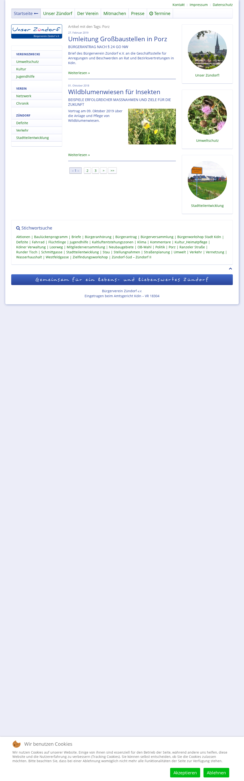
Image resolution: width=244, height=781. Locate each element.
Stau (106, 252)
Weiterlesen (77, 73)
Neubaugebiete (121, 247)
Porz (172, 247)
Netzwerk (23, 96)
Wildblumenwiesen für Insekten (114, 91)
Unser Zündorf (57, 13)
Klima (141, 242)
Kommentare (160, 242)
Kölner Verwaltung (31, 247)
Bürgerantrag (126, 237)
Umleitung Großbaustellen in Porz (117, 39)
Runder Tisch (26, 252)
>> (113, 170)
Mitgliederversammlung (86, 247)
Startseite (23, 13)
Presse (137, 13)
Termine (161, 13)
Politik (160, 247)
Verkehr (22, 130)
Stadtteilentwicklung (32, 137)
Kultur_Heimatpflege (191, 242)
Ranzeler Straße (192, 247)
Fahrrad (38, 242)
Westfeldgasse (57, 257)
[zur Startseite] (36, 31)
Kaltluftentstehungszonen (112, 242)
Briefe (76, 237)
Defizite (22, 123)
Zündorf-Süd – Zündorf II (131, 257)
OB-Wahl (144, 247)
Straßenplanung (157, 252)
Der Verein (87, 13)
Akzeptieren (185, 773)
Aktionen (23, 237)
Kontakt (179, 4)
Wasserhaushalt (29, 257)
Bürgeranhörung (98, 237)
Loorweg (56, 247)
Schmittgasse (51, 252)
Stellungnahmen (127, 252)
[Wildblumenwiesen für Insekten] (152, 126)
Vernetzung (215, 252)
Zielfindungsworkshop (90, 257)
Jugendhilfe (25, 76)
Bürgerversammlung (157, 237)
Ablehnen (216, 773)
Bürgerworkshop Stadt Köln (199, 237)
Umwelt (180, 252)
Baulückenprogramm (51, 237)
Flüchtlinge (57, 242)
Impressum (199, 4)
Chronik (22, 103)
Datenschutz (223, 4)
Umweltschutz (27, 61)
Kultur (21, 69)
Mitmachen (114, 13)
